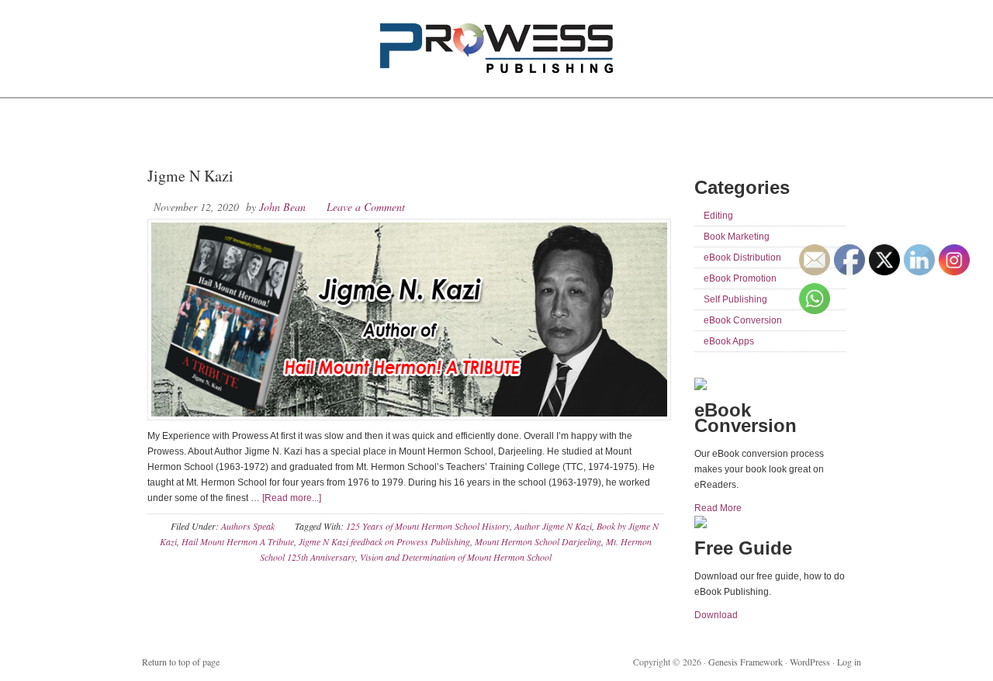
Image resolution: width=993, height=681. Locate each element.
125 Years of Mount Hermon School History (428, 526)
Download (716, 615)
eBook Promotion (740, 278)
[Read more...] (291, 498)
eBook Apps (729, 341)
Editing (718, 215)
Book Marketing (737, 236)
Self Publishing (735, 299)
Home (165, 132)
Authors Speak (248, 526)
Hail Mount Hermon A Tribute (238, 541)
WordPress (810, 661)
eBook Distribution (742, 257)
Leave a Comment (366, 206)
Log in (849, 661)
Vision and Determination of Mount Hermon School (456, 557)
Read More (718, 508)
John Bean (282, 206)
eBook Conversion (743, 320)
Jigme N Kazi (190, 175)
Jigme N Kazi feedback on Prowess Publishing (384, 541)
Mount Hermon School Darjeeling (538, 541)
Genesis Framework (745, 661)
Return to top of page (181, 661)
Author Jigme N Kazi (553, 526)
